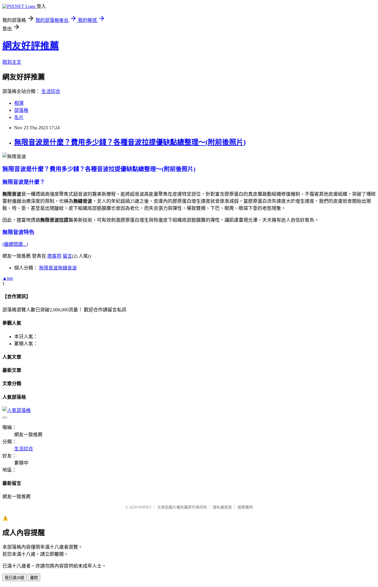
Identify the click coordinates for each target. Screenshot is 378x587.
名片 (19, 117)
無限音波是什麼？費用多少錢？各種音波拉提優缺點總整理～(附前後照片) (130, 142)
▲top (7, 278)
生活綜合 (50, 91)
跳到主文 (11, 62)
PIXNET (144, 507)
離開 (34, 577)
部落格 (21, 110)
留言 (67, 256)
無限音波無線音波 (58, 267)
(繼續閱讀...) (15, 244)
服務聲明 (245, 507)
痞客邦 (54, 256)
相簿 (19, 103)
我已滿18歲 (14, 577)
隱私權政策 (222, 507)
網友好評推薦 (30, 45)
